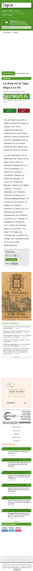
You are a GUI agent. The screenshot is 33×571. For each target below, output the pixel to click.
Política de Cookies (26, 567)
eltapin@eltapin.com (8, 15)
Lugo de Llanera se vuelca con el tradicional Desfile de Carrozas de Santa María (19, 489)
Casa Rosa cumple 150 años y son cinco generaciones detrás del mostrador (19, 464)
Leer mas (16, 357)
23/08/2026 (11, 455)
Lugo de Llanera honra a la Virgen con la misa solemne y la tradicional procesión (19, 502)
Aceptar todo (17, 569)
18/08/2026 (11, 480)
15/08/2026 (11, 518)
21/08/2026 (11, 468)
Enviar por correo (11, 259)
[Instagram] (15, 255)
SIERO (10, 11)
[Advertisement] (16, 53)
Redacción (14, 263)
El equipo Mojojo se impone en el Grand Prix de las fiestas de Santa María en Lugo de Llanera (19, 515)
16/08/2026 (11, 493)
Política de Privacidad (12, 567)
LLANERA (4, 11)
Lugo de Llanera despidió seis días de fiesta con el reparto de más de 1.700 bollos (23, 73)
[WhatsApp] (6, 255)
